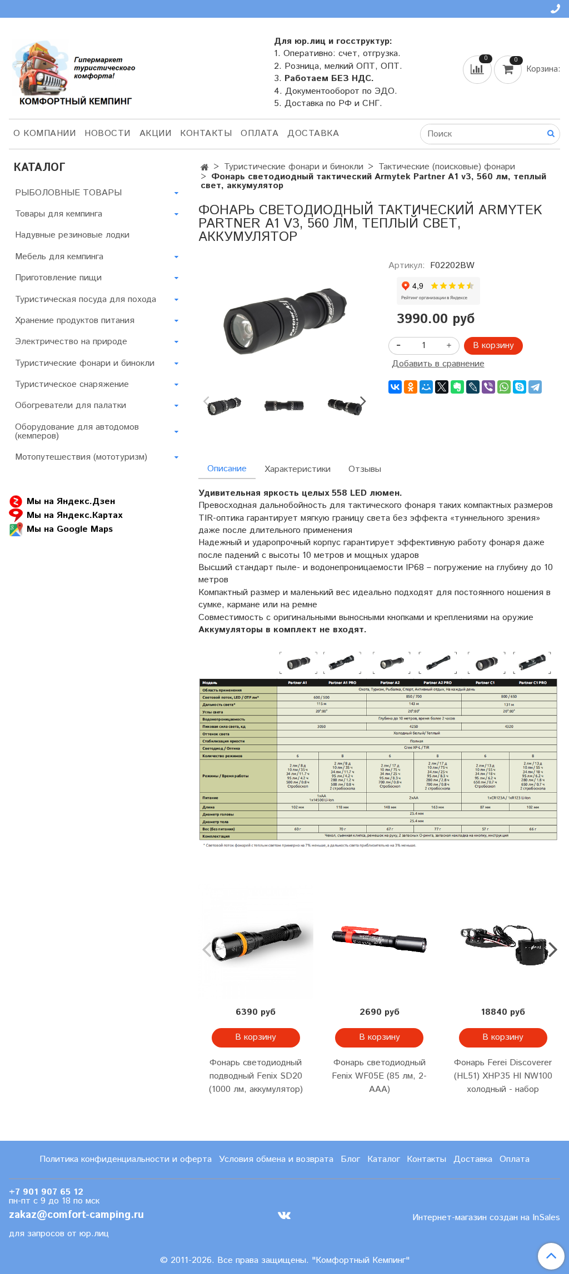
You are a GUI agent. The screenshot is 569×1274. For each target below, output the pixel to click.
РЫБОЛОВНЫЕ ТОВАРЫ (68, 193)
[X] (441, 387)
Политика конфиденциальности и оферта (125, 1159)
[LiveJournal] (473, 387)
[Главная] (205, 168)
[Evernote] (457, 387)
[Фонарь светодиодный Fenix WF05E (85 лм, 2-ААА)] (379, 941)
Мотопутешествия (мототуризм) (81, 457)
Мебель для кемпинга (59, 256)
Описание (227, 468)
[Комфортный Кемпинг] (72, 70)
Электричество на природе (71, 341)
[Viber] (488, 387)
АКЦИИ (155, 133)
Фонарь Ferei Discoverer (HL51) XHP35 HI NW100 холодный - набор (503, 1076)
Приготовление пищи (58, 277)
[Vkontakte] (284, 1215)
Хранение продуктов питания (74, 320)
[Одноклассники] (410, 387)
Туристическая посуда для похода (85, 299)
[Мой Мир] (426, 387)
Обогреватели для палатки (70, 405)
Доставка (313, 133)
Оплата (259, 133)
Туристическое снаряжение (72, 384)
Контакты (206, 133)
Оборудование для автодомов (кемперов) (77, 431)
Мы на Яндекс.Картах (74, 515)
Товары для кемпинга (58, 214)
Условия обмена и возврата (276, 1159)
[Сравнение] (478, 69)
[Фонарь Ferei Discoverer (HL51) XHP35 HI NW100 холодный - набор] (503, 941)
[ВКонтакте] (395, 387)
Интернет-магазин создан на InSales (486, 1217)
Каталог (383, 1159)
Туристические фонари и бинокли (293, 166)
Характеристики (297, 469)
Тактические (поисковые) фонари (446, 166)
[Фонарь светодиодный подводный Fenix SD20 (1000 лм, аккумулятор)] (255, 941)
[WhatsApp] (504, 387)
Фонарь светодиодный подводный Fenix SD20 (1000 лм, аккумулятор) (256, 1076)
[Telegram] (535, 387)
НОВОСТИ (107, 133)
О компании (44, 133)
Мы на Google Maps (70, 529)
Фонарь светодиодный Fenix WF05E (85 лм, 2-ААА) (379, 1076)
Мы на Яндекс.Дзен (71, 501)
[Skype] (519, 387)
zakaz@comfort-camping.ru (76, 1214)
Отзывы (364, 469)
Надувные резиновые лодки (72, 235)
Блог (350, 1159)
